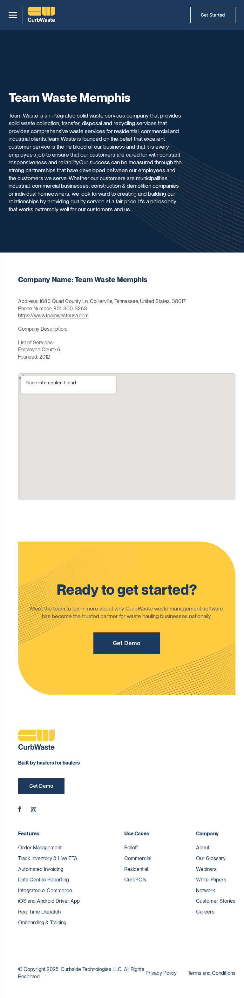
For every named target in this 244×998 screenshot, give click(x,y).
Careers (205, 912)
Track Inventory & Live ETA (48, 858)
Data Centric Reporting (43, 880)
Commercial (137, 858)
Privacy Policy (161, 973)
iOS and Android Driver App (49, 901)
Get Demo (126, 643)
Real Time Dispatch (39, 912)
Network (205, 890)
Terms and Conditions (211, 973)
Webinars (206, 869)
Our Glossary (211, 858)
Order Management (40, 848)
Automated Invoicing (40, 869)
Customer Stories (215, 901)
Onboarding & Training (42, 923)
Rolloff (131, 848)
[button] (13, 15)
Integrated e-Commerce (45, 890)
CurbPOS (135, 880)
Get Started (213, 14)
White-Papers (211, 880)
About (202, 848)
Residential (136, 869)
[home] (41, 15)
